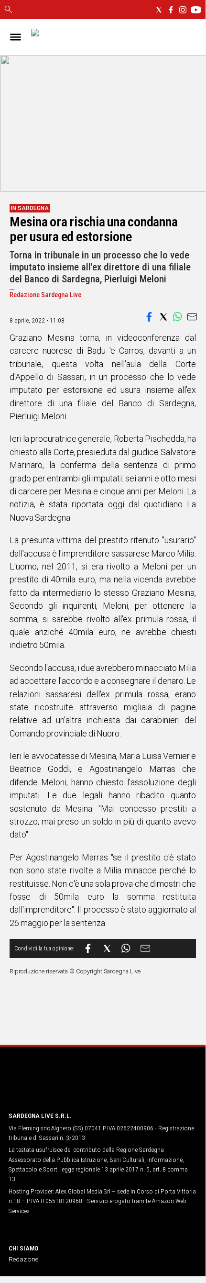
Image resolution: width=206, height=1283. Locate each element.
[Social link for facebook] (170, 9)
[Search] (8, 10)
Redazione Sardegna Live (45, 295)
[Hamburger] (15, 37)
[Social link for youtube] (196, 9)
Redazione (23, 1259)
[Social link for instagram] (182, 9)
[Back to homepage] (59, 1085)
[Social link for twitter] (159, 9)
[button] (149, 317)
